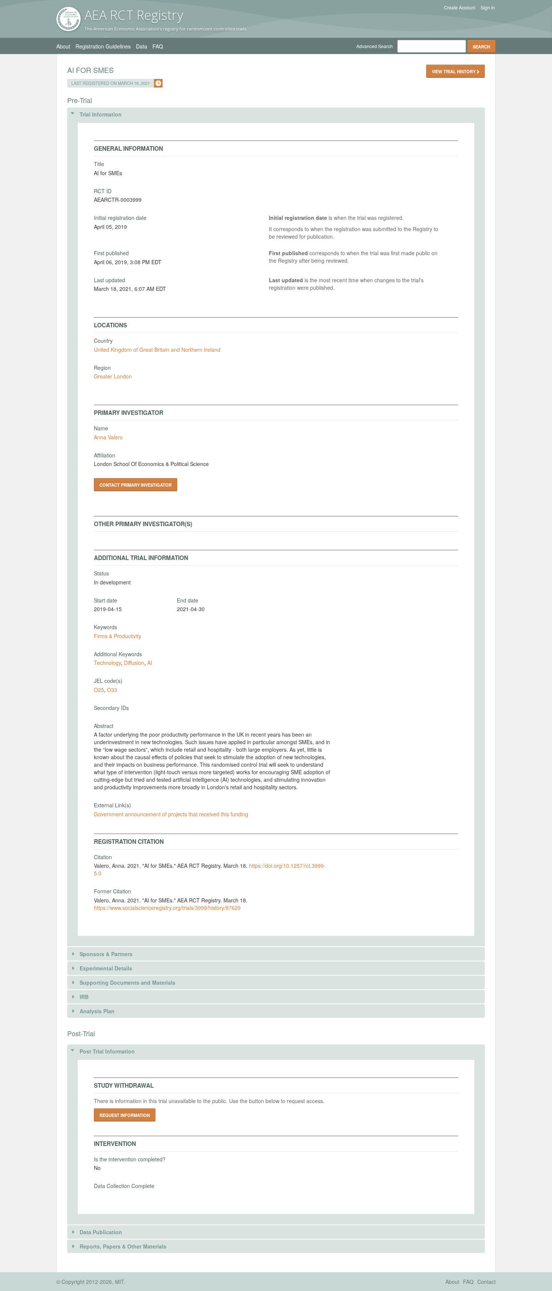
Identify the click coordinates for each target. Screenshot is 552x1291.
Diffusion (134, 662)
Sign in (488, 7)
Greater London (113, 376)
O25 (99, 689)
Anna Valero (108, 437)
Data (141, 46)
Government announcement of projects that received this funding (171, 814)
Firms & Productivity (117, 636)
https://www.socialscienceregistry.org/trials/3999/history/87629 (167, 907)
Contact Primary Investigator (136, 485)
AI (149, 662)
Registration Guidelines (103, 46)
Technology (107, 662)
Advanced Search (374, 46)
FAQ (157, 46)
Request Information (125, 1115)
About (63, 46)
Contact (486, 1281)
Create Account (459, 7)
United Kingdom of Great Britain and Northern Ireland (157, 349)
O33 (112, 689)
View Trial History (454, 71)
